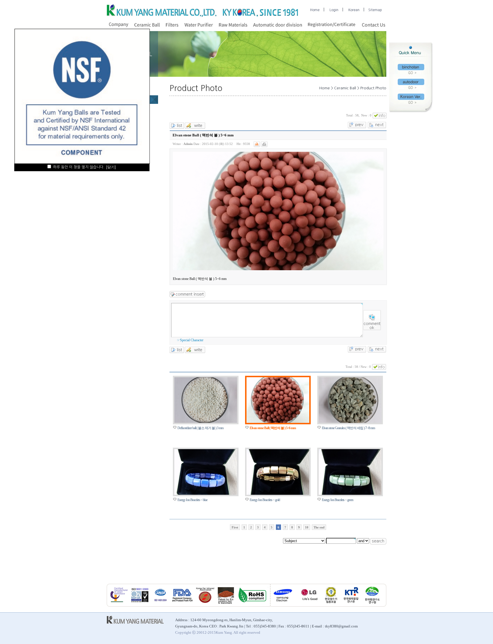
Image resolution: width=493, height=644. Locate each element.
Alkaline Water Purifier (264, 641)
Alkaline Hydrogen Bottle (165, 641)
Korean (353, 10)
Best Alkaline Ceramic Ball (65, 641)
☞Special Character (190, 340)
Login (334, 10)
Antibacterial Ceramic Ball (128, 641)
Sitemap (375, 10)
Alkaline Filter (195, 641)
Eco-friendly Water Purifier (301, 641)
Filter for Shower (333, 641)
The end (319, 527)
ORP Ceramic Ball (433, 641)
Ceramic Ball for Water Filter (227, 641)
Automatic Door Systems (401, 641)
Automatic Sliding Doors (365, 641)
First (235, 527)
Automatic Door (97, 641)
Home (315, 10)
